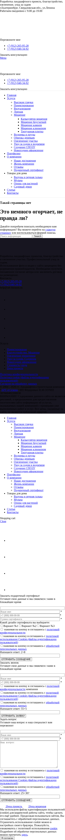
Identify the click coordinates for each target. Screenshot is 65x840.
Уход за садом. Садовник (21, 358)
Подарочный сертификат (29, 170)
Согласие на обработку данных (18, 383)
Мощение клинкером (33, 128)
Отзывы (18, 166)
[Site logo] (25, 23)
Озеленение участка (26, 140)
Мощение (19, 114)
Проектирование (24, 105)
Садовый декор (23, 186)
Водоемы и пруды (24, 134)
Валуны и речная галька (28, 177)
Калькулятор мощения (34, 118)
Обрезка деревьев (24, 137)
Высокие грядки (23, 102)
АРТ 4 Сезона (9, 389)
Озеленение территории (21, 355)
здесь (24, 834)
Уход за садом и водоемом (29, 144)
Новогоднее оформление (28, 150)
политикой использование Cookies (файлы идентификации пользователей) (29, 639)
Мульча (18, 180)
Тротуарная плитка (32, 131)
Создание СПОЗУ (24, 147)
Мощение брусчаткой (33, 122)
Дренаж (18, 111)
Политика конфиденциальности (19, 374)
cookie (53, 828)
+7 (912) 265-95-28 (18, 45)
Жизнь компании (24, 163)
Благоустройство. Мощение (23, 352)
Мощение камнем (31, 125)
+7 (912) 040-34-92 (18, 48)
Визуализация (22, 108)
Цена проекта (15, 368)
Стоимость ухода (17, 365)
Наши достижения (25, 160)
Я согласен (7, 838)
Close (3, 521)
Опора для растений (26, 183)
